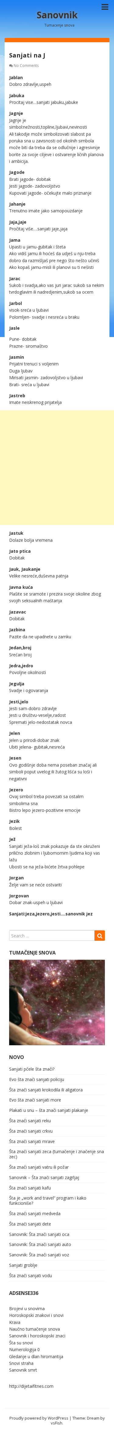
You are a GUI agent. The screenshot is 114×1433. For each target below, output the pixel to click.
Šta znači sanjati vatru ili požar (39, 1167)
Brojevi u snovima (27, 1308)
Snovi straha (21, 1363)
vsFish (56, 1423)
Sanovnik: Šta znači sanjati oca (39, 1234)
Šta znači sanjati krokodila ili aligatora (46, 1090)
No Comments (26, 65)
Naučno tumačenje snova (34, 1329)
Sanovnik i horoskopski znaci (37, 1336)
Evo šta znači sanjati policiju (36, 1079)
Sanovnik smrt (23, 1370)
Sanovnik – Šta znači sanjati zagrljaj (44, 1177)
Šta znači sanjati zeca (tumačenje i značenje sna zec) (56, 1154)
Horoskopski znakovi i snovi (36, 1315)
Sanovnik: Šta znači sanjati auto (40, 1244)
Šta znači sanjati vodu (30, 1275)
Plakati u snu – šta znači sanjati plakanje (48, 1110)
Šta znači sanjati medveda (34, 1213)
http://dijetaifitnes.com (31, 1386)
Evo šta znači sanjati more (35, 1100)
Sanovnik (57, 14)
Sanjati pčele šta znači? (31, 1069)
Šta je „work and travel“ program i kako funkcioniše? (47, 1200)
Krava (14, 1322)
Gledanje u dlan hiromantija (36, 1356)
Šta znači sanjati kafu (30, 1188)
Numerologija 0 (24, 1349)
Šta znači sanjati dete (30, 1224)
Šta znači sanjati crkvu (31, 1131)
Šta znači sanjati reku (30, 1120)
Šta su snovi (21, 1343)
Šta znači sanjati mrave (32, 1141)
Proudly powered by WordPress (38, 1418)
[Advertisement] (57, 467)
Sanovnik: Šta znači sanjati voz (39, 1255)
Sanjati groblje (23, 1265)
